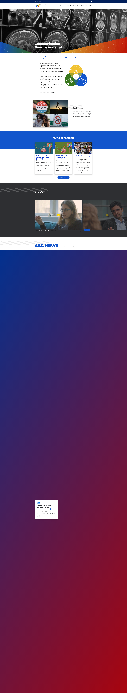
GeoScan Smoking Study (83, 156)
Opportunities (84, 5)
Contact (90, 5)
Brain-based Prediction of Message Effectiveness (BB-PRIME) (43, 157)
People (57, 5)
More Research (63, 177)
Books (67, 5)
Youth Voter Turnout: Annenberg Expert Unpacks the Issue (44, 507)
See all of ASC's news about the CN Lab (67, 246)
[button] (85, 230)
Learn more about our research (79, 121)
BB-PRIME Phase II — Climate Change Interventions (62, 157)
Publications (73, 5)
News (78, 5)
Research (62, 5)
